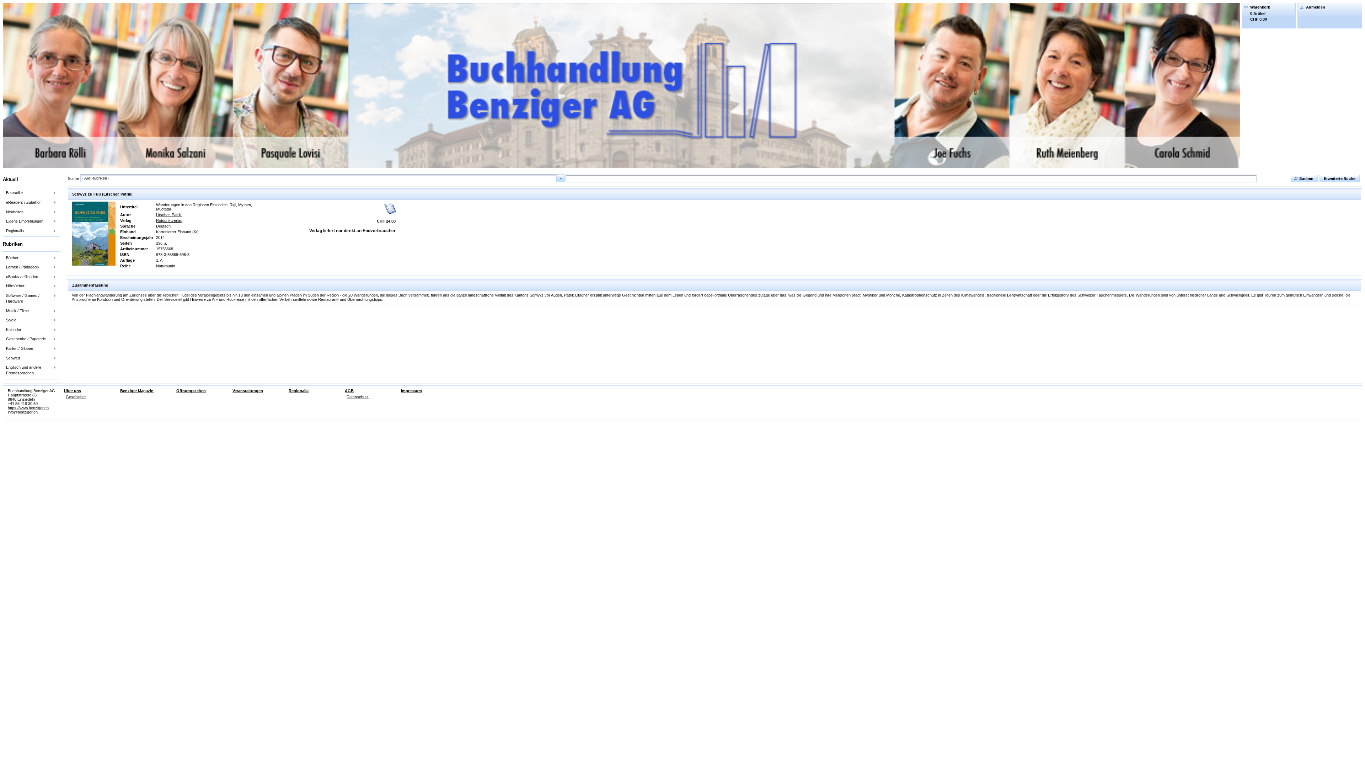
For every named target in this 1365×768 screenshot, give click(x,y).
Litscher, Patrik (169, 215)
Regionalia (299, 391)
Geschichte (76, 397)
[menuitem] (31, 192)
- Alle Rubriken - (95, 178)
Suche (73, 178)
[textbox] (911, 178)
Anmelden (1315, 7)
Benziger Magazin (137, 391)
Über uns (72, 391)
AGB (349, 391)
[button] (1304, 178)
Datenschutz (358, 397)
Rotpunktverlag (169, 220)
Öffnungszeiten (191, 391)
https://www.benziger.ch (28, 408)
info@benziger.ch (23, 412)
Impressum (411, 391)
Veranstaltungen (247, 391)
